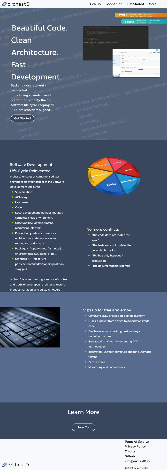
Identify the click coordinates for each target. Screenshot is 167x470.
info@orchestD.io (137, 461)
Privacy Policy (135, 446)
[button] (154, 73)
